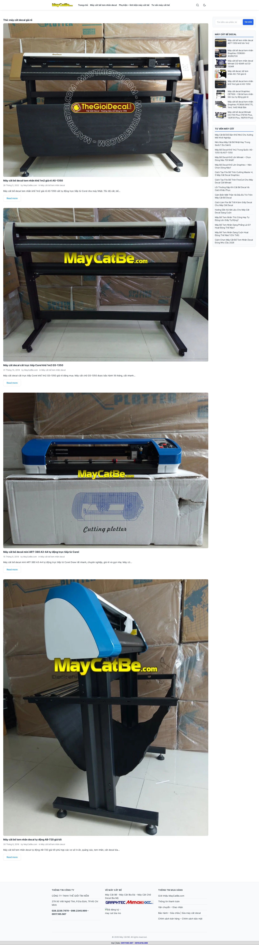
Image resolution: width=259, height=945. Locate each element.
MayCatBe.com (30, 185)
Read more (12, 198)
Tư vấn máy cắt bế (160, 5)
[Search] (197, 5)
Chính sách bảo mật (192, 918)
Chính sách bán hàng (169, 918)
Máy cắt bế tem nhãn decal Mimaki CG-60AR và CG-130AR (240, 63)
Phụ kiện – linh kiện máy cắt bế (134, 5)
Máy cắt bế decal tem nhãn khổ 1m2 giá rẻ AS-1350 (33, 180)
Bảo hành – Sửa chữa (169, 913)
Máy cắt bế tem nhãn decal (103, 5)
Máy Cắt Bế (111, 894)
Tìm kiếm (248, 22)
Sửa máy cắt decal (191, 913)
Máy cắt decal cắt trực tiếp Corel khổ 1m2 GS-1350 (33, 365)
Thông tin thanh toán (169, 901)
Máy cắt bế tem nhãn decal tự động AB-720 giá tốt (32, 839)
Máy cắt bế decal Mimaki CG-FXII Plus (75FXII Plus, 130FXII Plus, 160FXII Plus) (240, 115)
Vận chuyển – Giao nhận (170, 907)
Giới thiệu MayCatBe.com (171, 895)
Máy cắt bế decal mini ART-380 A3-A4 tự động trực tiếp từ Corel (41, 551)
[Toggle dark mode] (204, 5)
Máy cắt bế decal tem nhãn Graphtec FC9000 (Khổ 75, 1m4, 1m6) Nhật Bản (240, 104)
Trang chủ (83, 5)
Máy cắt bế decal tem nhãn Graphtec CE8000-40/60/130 (240, 53)
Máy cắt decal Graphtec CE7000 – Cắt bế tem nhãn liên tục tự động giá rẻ (240, 94)
